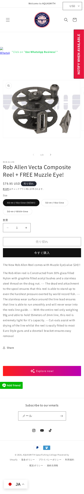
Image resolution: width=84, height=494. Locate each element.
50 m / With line (19, 212)
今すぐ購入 (42, 253)
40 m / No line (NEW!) (22, 203)
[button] (8, 20)
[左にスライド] (33, 154)
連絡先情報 (52, 465)
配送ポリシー (36, 465)
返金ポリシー (28, 459)
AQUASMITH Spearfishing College (40, 454)
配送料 (6, 189)
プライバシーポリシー (50, 459)
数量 (5, 220)
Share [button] (10, 347)
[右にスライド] (50, 154)
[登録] (61, 416)
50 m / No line (56, 203)
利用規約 (69, 459)
